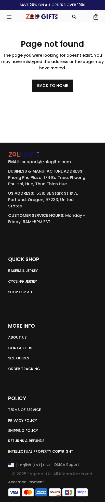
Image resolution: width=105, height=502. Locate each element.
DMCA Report (66, 464)
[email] (46, 162)
